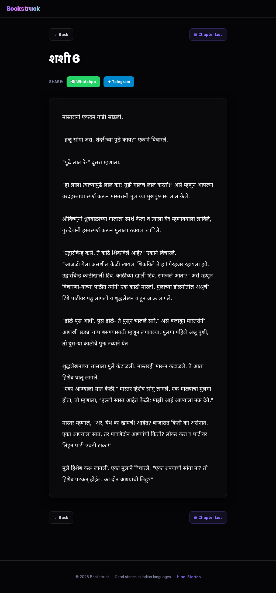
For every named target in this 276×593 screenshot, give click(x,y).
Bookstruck (23, 8)
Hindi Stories (189, 577)
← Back (61, 34)
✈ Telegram (119, 82)
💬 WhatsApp (83, 82)
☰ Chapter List (208, 34)
